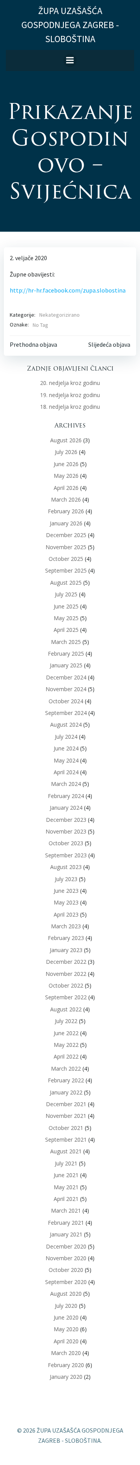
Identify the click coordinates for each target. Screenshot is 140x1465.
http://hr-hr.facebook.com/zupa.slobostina (68, 290)
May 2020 (66, 1329)
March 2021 (66, 1210)
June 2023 (66, 890)
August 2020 (66, 1293)
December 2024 (66, 677)
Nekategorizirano (59, 314)
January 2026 (66, 523)
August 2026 (66, 440)
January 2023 (66, 950)
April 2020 (66, 1341)
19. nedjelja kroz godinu (70, 395)
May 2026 (66, 475)
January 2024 (66, 807)
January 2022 (66, 1092)
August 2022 (66, 1009)
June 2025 (66, 606)
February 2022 (66, 1080)
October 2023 (66, 843)
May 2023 (66, 902)
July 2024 (66, 736)
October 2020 (66, 1269)
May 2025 (66, 618)
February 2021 (66, 1222)
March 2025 (66, 642)
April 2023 (66, 914)
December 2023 (66, 819)
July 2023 (66, 879)
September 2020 (66, 1282)
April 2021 (66, 1199)
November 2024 (66, 689)
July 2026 (66, 452)
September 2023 (66, 855)
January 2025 (66, 665)
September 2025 (66, 570)
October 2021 (66, 1128)
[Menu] (70, 60)
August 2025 (66, 582)
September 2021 (66, 1139)
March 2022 (66, 1068)
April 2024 (66, 772)
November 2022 (66, 973)
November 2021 (66, 1115)
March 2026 (66, 499)
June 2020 (66, 1317)
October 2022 (66, 985)
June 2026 (66, 464)
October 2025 (66, 558)
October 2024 (66, 701)
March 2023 (66, 926)
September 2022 (66, 997)
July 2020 (66, 1305)
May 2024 (66, 760)
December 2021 (66, 1104)
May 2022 (66, 1044)
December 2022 (66, 961)
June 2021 (66, 1175)
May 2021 (66, 1187)
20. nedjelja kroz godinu (70, 383)
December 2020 (66, 1246)
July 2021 (66, 1163)
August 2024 (66, 724)
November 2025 (66, 547)
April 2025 (66, 629)
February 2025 (66, 653)
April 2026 (66, 487)
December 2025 (66, 535)
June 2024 (66, 748)
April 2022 (66, 1056)
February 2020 (66, 1365)
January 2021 (66, 1234)
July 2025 (66, 594)
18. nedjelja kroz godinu (70, 406)
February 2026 (66, 511)
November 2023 (66, 831)
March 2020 (66, 1353)
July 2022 (66, 1021)
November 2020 (66, 1258)
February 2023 (66, 938)
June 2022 (66, 1033)
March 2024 (66, 783)
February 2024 (66, 796)
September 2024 (66, 713)
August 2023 (66, 867)
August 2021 (66, 1151)
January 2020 (66, 1376)
